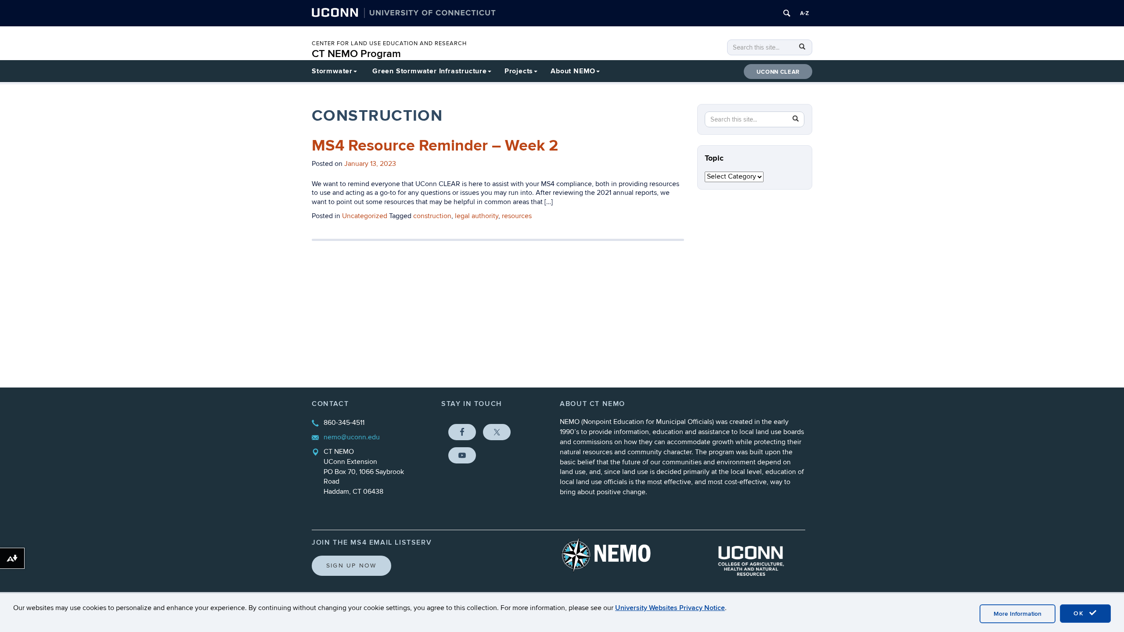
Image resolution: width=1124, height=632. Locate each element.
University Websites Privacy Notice (670, 607)
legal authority (476, 216)
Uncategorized (364, 216)
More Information (1017, 614)
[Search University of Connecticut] (787, 13)
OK (1080, 613)
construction (432, 216)
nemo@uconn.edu (352, 437)
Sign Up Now (351, 565)
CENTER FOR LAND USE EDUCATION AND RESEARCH (389, 43)
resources (517, 216)
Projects (518, 71)
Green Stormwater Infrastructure (429, 71)
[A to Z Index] (804, 13)
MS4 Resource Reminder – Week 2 (435, 145)
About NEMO (573, 71)
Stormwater (332, 71)
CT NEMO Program (356, 53)
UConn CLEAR (778, 71)
